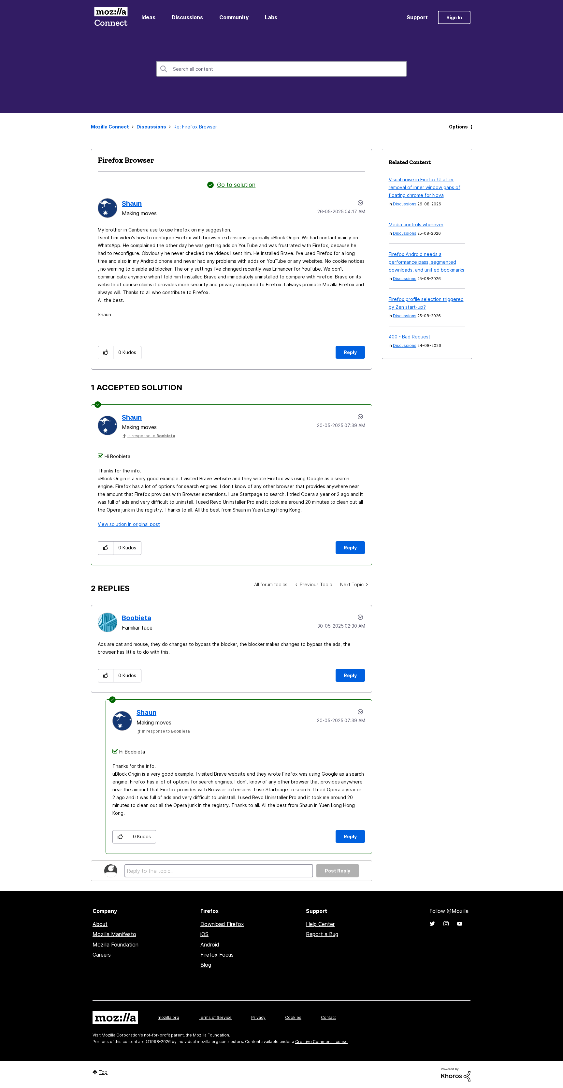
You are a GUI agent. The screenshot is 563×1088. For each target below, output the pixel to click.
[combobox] (281, 69)
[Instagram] (446, 924)
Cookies (293, 1017)
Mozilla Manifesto (114, 934)
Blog (205, 964)
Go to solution (236, 184)
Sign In (454, 17)
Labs (271, 17)
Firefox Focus (217, 954)
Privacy (258, 1017)
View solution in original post (129, 524)
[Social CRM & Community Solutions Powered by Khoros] (455, 1074)
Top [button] (103, 1072)
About (100, 924)
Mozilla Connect (111, 17)
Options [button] (458, 126)
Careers (102, 954)
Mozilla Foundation (115, 944)
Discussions (187, 17)
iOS (204, 934)
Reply (350, 352)
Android (209, 944)
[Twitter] (432, 924)
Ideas (148, 17)
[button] (105, 352)
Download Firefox (222, 924)
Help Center (320, 924)
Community (234, 17)
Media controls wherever (416, 224)
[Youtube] (460, 924)
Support (417, 17)
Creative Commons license (321, 1041)
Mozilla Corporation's (122, 1035)
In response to (151, 435)
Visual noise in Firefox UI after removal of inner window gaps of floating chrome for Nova (424, 187)
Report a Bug (322, 934)
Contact (328, 1017)
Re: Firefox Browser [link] (195, 126)
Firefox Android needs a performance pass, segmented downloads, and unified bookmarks (426, 262)
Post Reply (337, 870)
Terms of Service (215, 1017)
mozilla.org (168, 1017)
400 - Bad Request (409, 336)
